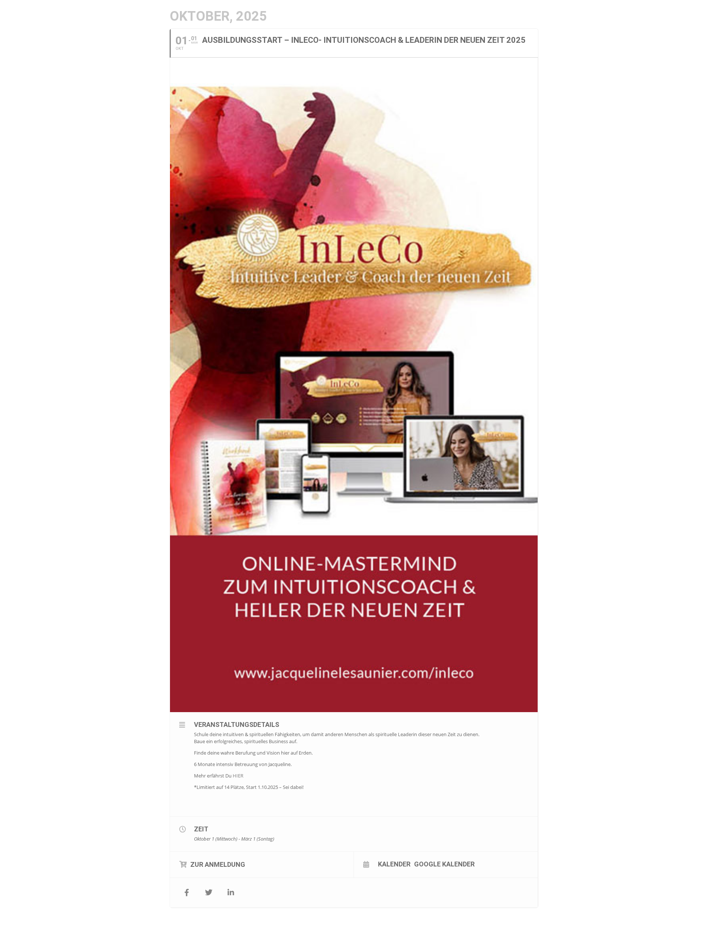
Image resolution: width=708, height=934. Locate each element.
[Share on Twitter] (208, 892)
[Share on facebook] (186, 892)
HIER (238, 775)
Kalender (394, 864)
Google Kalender (444, 864)
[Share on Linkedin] (231, 892)
